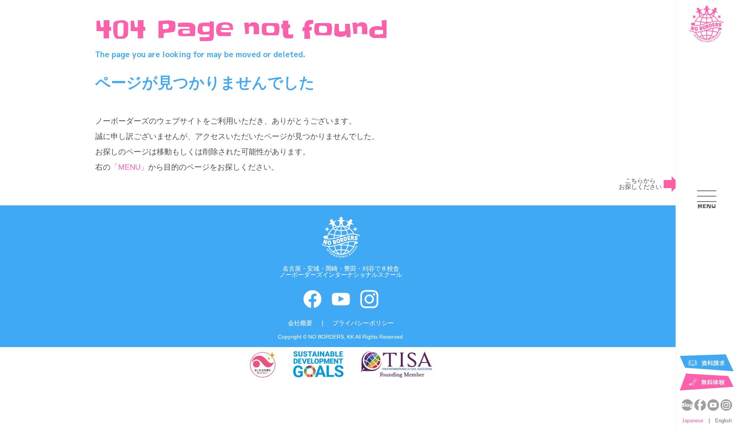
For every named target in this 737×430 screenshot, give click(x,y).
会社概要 (300, 323)
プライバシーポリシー (363, 323)
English (723, 420)
